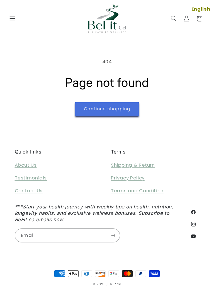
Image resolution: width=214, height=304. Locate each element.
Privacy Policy (128, 177)
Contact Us (29, 190)
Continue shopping (107, 109)
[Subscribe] (113, 235)
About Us (26, 165)
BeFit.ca (114, 284)
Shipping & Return (133, 165)
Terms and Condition (137, 190)
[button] (12, 18)
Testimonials (31, 177)
